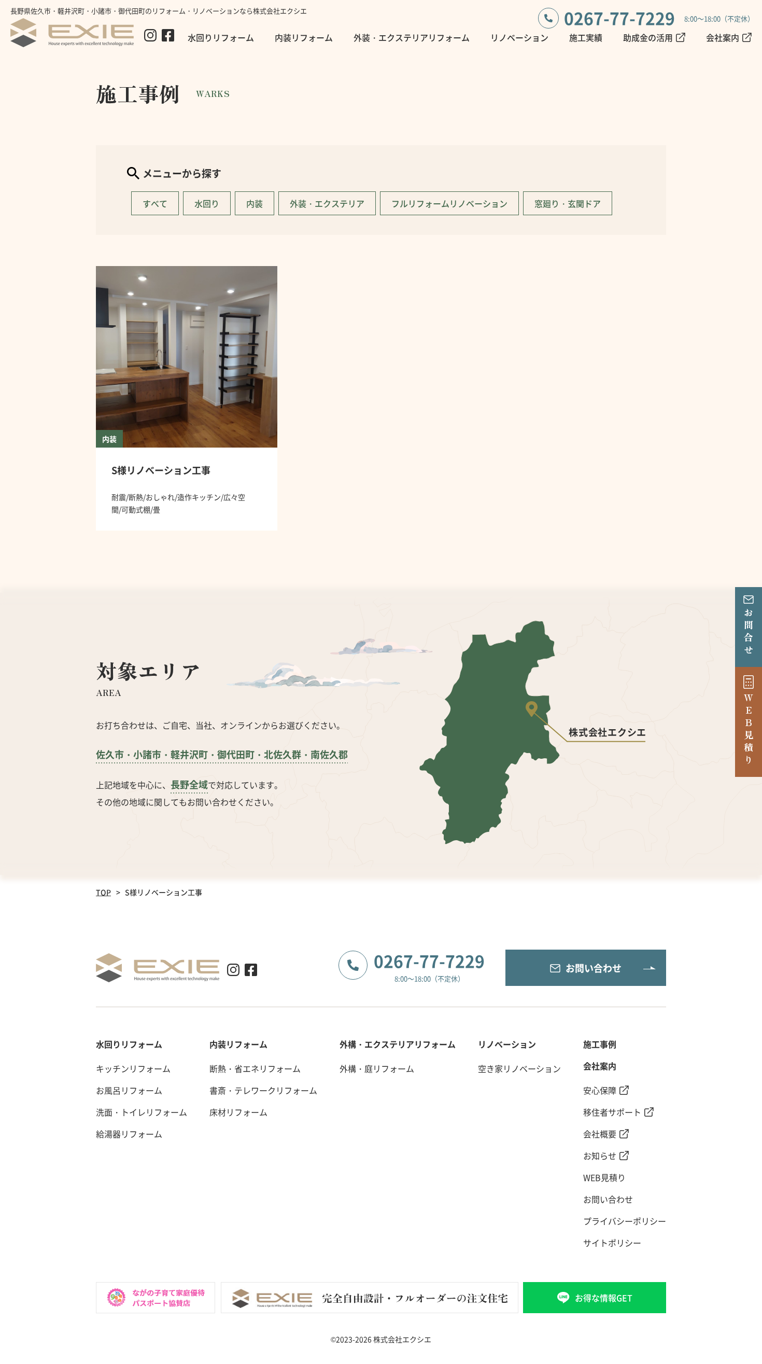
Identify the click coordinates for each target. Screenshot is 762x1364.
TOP (103, 892)
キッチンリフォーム (133, 1068)
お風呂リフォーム (129, 1090)
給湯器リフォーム (129, 1134)
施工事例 (599, 1044)
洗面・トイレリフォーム (141, 1112)
